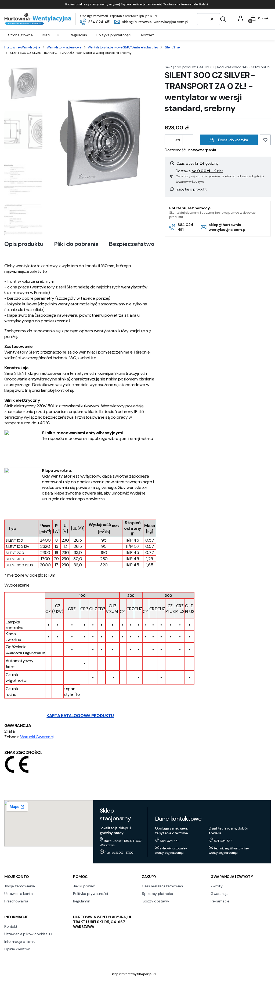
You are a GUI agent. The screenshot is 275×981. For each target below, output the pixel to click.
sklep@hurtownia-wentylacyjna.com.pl (227, 227)
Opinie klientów (17, 949)
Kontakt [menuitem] (147, 35)
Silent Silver (173, 47)
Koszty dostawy (155, 901)
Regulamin (81, 901)
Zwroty (216, 886)
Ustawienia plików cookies (26, 933)
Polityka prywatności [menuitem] (113, 35)
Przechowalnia (16, 901)
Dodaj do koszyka (233, 139)
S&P (168, 67)
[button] (223, 19)
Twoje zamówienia (19, 886)
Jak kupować (84, 886)
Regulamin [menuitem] (78, 35)
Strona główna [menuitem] (20, 35)
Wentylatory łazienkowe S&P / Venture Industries (123, 47)
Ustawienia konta (18, 893)
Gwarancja (219, 893)
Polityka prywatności (90, 893)
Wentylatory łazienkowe (64, 47)
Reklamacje (220, 901)
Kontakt (10, 926)
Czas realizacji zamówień (162, 886)
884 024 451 (185, 227)
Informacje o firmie (19, 941)
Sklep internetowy (131, 974)
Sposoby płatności (157, 893)
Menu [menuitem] (47, 35)
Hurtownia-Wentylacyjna (22, 47)
